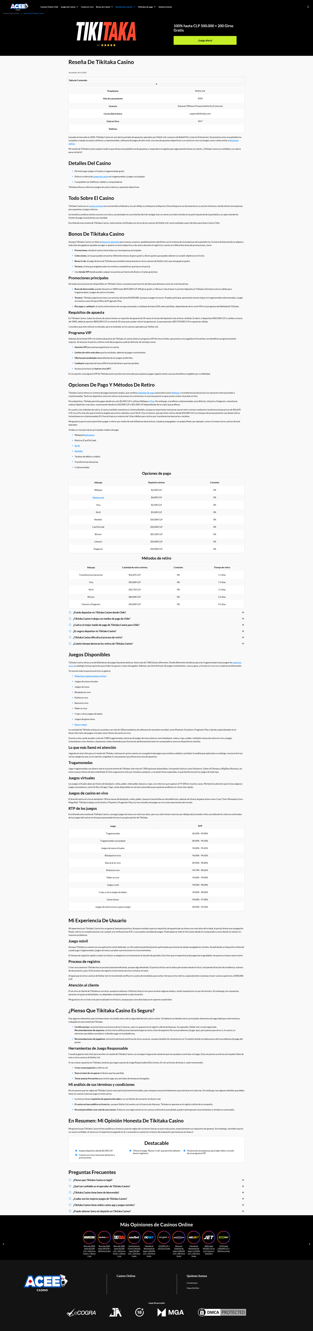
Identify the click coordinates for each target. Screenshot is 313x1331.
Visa (152, 401)
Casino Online (126, 1276)
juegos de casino (101, 176)
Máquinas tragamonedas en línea (90, 676)
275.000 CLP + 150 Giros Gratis (164, 1247)
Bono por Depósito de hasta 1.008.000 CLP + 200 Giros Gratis (179, 1251)
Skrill (77, 445)
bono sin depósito (110, 241)
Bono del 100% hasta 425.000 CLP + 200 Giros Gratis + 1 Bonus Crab (89, 1251)
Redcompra (89, 435)
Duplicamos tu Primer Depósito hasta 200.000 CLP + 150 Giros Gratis (134, 1251)
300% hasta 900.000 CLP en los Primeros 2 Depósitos (209, 1250)
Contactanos (192, 1283)
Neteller (79, 451)
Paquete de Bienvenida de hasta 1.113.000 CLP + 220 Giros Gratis (194, 1251)
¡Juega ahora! (205, 40)
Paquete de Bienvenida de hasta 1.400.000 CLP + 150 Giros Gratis (149, 1251)
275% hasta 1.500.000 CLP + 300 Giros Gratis (223, 1248)
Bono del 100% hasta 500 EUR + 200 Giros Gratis (104, 1248)
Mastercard (98, 497)
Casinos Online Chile (11, 13)
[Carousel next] (309, 1244)
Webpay (176, 392)
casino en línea (96, 206)
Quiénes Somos (197, 1276)
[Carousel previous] (3, 1244)
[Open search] (308, 7)
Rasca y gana (81, 724)
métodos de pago (146, 392)
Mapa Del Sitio (193, 1288)
